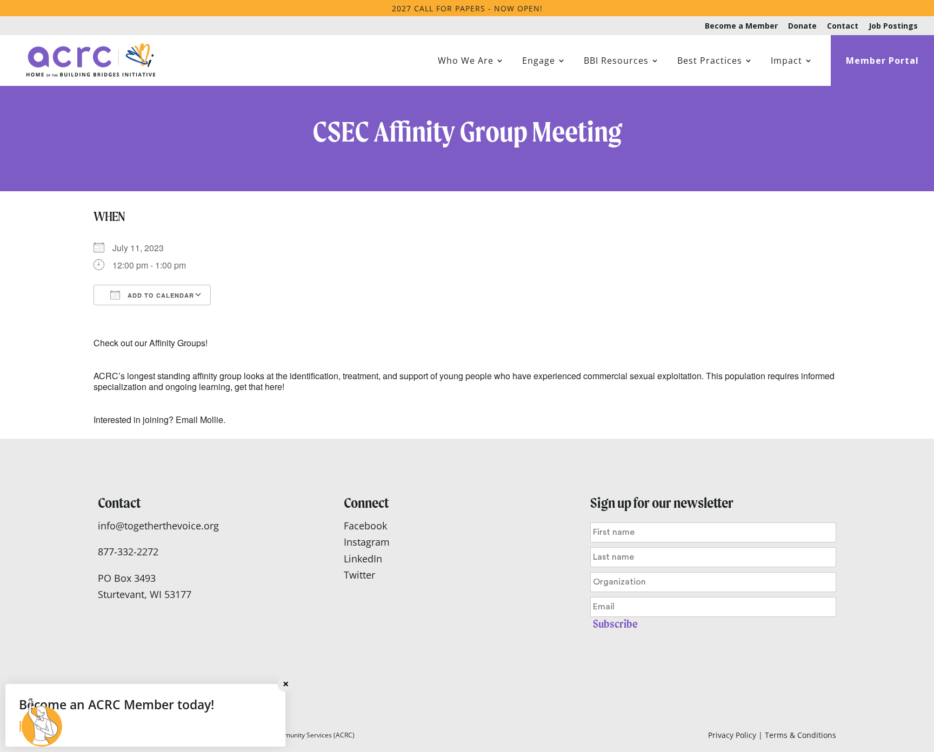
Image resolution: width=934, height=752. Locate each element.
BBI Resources (616, 61)
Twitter (359, 574)
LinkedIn (363, 558)
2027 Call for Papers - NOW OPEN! (467, 8)
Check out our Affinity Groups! (151, 343)
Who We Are (465, 61)
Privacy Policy (732, 735)
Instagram (367, 541)
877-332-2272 (128, 551)
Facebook (365, 525)
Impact (786, 61)
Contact (842, 26)
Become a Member (741, 26)
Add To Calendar (159, 295)
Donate (802, 26)
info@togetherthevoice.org (158, 525)
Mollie (211, 419)
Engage (538, 61)
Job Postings (893, 26)
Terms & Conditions (800, 735)
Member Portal (882, 61)
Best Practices (709, 61)
